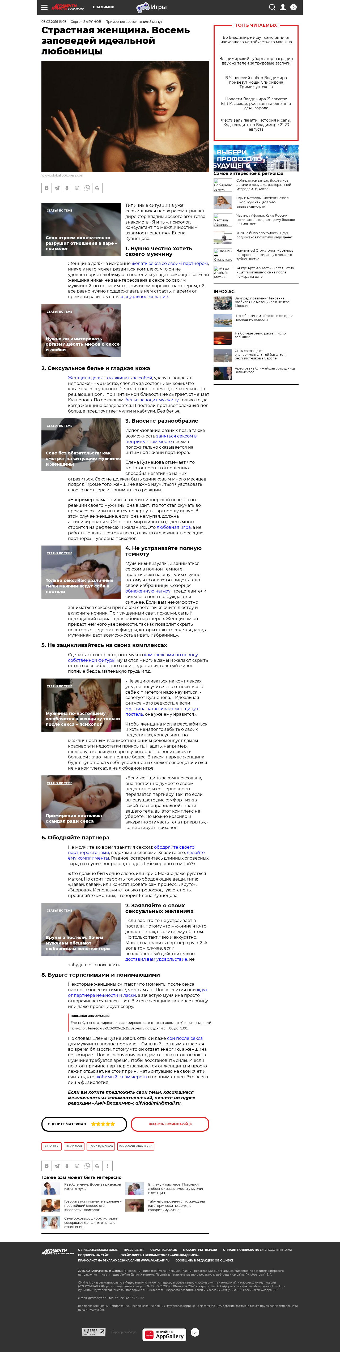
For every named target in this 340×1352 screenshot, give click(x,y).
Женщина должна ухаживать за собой (110, 377)
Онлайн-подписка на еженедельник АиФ (257, 1250)
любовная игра (173, 527)
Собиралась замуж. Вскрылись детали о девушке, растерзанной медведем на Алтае (263, 184)
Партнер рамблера (124, 1332)
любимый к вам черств (121, 1076)
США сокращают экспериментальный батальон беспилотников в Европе (260, 354)
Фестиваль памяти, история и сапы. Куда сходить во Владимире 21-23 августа (256, 125)
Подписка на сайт (93, 1255)
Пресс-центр (134, 1250)
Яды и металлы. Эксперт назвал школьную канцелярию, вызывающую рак (262, 202)
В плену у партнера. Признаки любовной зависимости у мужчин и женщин (176, 1188)
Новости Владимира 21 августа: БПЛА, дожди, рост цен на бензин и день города (256, 103)
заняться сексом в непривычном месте (161, 439)
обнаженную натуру (148, 591)
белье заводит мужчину (152, 399)
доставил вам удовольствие (156, 959)
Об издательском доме (98, 1250)
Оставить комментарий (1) (170, 1124)
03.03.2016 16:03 (53, 22)
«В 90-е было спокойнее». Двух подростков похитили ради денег (264, 235)
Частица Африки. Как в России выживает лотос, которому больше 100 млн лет (265, 219)
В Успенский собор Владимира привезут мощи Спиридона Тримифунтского (256, 82)
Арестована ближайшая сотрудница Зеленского (265, 370)
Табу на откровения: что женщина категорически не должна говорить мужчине (176, 1205)
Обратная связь (163, 1250)
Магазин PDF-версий (200, 1250)
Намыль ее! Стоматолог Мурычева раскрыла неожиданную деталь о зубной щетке (265, 254)
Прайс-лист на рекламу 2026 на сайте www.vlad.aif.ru (123, 1260)
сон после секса (185, 1038)
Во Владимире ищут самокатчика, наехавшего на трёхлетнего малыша (256, 39)
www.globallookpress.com (62, 175)
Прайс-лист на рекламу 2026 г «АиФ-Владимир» (160, 1255)
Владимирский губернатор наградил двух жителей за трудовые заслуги (256, 61)
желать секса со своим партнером (170, 263)
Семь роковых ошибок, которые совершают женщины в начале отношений (90, 1222)
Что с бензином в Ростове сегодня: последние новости (264, 317)
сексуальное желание (144, 296)
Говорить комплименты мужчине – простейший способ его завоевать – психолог (92, 1205)
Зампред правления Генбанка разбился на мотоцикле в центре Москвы (262, 302)
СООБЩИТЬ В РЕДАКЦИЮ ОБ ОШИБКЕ (204, 1260)
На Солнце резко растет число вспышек (260, 335)
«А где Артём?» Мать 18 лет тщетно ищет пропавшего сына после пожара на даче (265, 272)
